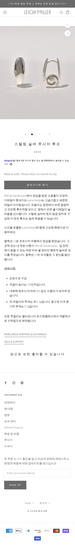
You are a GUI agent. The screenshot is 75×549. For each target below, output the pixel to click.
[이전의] (25, 134)
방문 (7, 415)
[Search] (61, 12)
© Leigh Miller (37, 511)
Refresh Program (13, 427)
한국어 (43, 503)
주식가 (8, 440)
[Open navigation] (5, 12)
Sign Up (15, 485)
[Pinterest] (22, 382)
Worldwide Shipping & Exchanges (25, 334)
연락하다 (9, 403)
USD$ (28, 503)
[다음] (49, 134)
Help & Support (14, 342)
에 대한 (8, 409)
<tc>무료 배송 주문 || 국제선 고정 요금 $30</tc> (37, 3)
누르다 (8, 446)
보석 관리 (10, 421)
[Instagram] (13, 382)
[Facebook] (5, 382)
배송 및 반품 (11, 434)
